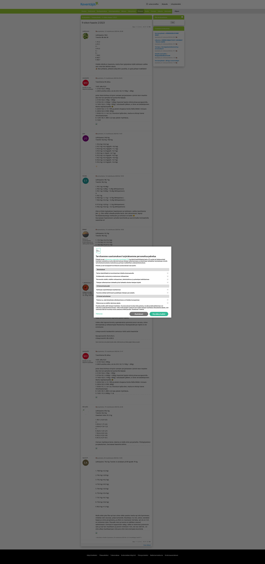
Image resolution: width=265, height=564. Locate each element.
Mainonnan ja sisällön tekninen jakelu (108, 303)
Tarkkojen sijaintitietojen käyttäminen (108, 289)
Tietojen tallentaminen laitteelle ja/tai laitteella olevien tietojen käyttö (118, 282)
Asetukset (139, 314)
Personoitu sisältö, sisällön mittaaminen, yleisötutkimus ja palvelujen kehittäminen (122, 279)
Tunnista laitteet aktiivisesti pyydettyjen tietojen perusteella (115, 293)
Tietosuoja (99, 314)
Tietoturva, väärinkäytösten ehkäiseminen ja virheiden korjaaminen (118, 300)
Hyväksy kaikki (159, 314)
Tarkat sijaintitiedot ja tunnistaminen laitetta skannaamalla (115, 273)
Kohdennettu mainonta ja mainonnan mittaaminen (112, 276)
